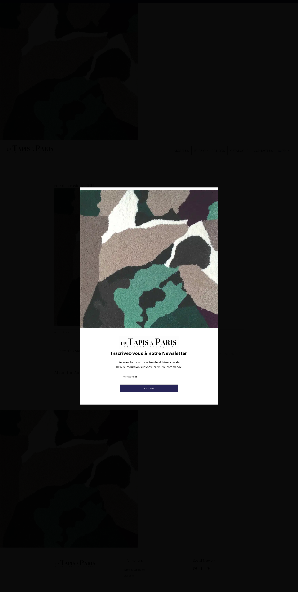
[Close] (212, 192)
